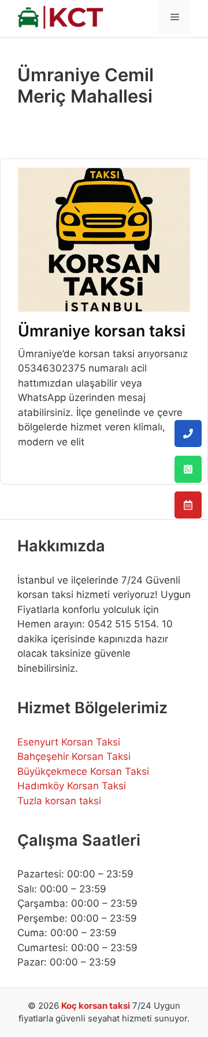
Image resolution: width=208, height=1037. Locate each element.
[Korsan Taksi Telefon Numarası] (188, 433)
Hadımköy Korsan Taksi (71, 786)
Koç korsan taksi (95, 1005)
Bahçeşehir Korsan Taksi (74, 756)
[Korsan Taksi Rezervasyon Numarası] (188, 504)
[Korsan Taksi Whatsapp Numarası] (188, 469)
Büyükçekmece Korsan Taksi (83, 771)
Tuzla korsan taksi (59, 801)
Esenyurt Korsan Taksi (68, 742)
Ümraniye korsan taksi (101, 330)
